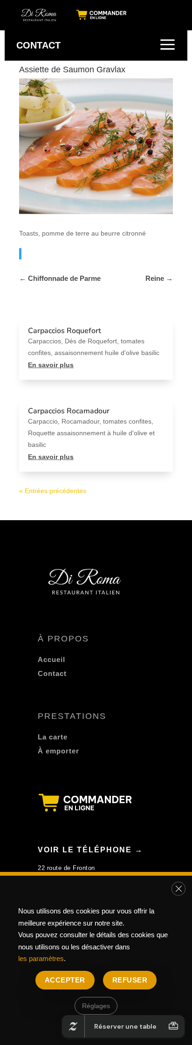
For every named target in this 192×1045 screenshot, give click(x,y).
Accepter (65, 979)
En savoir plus (51, 365)
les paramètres (41, 958)
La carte (53, 737)
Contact (52, 673)
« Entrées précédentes (52, 491)
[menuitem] (39, 15)
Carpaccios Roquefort (64, 331)
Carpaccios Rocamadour (69, 411)
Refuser (129, 979)
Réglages (96, 1005)
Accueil (51, 659)
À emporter (58, 751)
